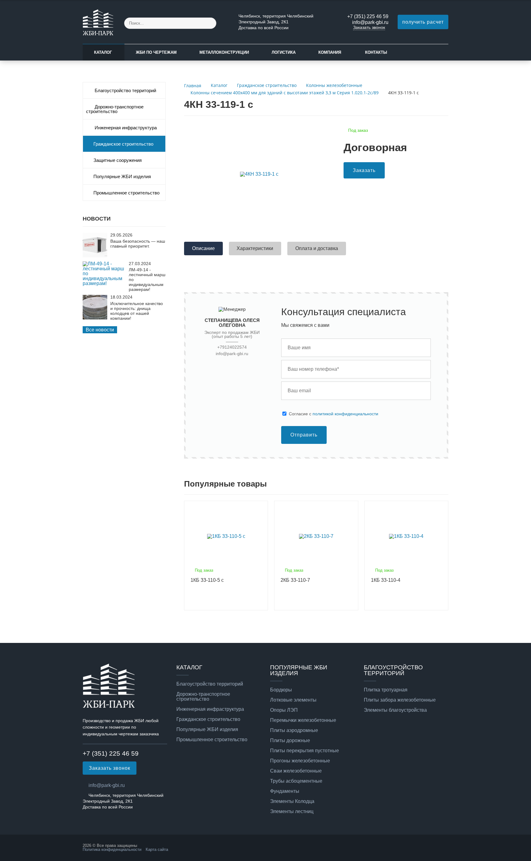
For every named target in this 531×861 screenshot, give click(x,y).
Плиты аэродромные (294, 730)
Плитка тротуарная (385, 689)
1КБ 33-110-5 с (207, 580)
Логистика (284, 52)
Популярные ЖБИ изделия (122, 176)
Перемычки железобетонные (303, 720)
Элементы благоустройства (395, 710)
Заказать (364, 170)
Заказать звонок (369, 27)
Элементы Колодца (292, 801)
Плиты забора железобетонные (400, 700)
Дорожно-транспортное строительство (115, 109)
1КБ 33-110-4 (385, 580)
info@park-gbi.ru (370, 22)
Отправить (303, 434)
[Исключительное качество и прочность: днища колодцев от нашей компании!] (95, 317)
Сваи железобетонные (296, 771)
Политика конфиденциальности (112, 849)
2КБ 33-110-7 (295, 580)
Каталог (103, 52)
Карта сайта (157, 849)
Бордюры (281, 689)
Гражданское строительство (123, 144)
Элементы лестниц (291, 811)
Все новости (100, 329)
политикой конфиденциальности (345, 413)
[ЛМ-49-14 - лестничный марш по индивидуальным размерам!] (104, 283)
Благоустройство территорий (124, 90)
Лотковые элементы (293, 700)
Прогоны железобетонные (300, 760)
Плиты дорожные (290, 740)
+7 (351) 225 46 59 (367, 16)
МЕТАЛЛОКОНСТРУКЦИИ (224, 52)
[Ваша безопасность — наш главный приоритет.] (95, 255)
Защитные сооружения (117, 160)
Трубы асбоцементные (296, 781)
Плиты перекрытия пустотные (304, 750)
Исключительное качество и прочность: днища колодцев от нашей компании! (136, 311)
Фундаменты (284, 791)
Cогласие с (333, 414)
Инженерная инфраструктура (125, 127)
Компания (329, 52)
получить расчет (423, 22)
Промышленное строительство (126, 192)
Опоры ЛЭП (284, 710)
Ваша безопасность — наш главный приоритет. (137, 244)
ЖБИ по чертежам (156, 52)
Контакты (376, 52)
